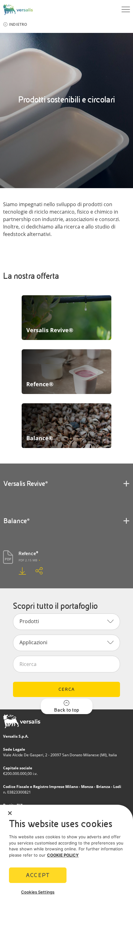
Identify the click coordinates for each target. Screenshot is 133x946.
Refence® (28, 553)
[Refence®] (17, 571)
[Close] (10, 813)
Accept (37, 875)
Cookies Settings (37, 891)
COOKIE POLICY (63, 855)
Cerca (66, 689)
